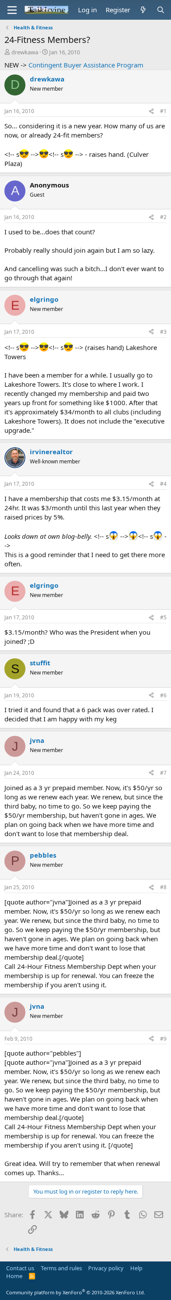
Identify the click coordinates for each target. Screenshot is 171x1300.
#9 (163, 1038)
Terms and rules (61, 1268)
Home (14, 1276)
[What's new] (143, 10)
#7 (163, 773)
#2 (163, 217)
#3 (163, 332)
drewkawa (24, 52)
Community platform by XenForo (75, 1292)
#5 (163, 617)
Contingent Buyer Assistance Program (85, 64)
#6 (163, 695)
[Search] (160, 10)
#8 (163, 887)
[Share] (151, 111)
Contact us (20, 1268)
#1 (163, 111)
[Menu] (12, 10)
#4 (163, 483)
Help (136, 1268)
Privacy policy (106, 1268)
